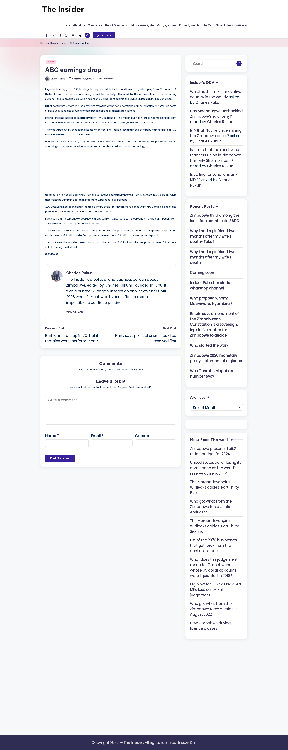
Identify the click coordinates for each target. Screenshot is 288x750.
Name (52, 435)
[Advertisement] (67, 170)
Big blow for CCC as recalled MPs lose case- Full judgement (215, 590)
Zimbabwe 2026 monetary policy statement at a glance (216, 358)
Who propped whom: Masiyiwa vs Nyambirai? (211, 301)
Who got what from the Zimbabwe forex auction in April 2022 (214, 507)
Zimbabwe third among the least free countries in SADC (214, 218)
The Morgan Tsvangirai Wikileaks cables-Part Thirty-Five (215, 487)
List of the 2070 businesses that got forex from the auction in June (213, 545)
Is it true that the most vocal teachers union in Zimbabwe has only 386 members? (215, 155)
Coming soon (202, 272)
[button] (104, 35)
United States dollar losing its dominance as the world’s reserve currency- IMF (215, 468)
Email (97, 435)
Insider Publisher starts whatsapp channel (210, 285)
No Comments (106, 78)
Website (142, 435)
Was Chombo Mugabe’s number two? (211, 373)
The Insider (63, 9)
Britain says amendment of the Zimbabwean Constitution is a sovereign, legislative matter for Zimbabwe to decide (214, 324)
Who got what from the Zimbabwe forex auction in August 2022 (214, 609)
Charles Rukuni (79, 273)
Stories (51, 62)
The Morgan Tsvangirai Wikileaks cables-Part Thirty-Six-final (215, 526)
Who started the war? (209, 345)
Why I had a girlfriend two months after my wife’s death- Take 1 (213, 236)
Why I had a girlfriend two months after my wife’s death (213, 257)
